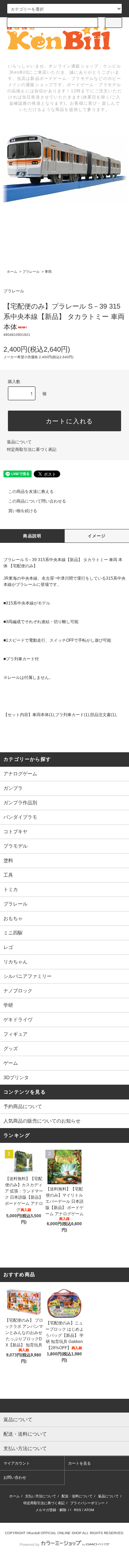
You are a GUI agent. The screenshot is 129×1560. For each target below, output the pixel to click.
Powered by (30, 1544)
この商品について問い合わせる (37, 501)
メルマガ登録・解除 (50, 1510)
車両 (48, 271)
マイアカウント (16, 1463)
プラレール (31, 271)
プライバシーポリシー (87, 1503)
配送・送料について (77, 1496)
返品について (19, 442)
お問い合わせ (14, 1477)
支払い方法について (40, 1496)
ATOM (89, 1510)
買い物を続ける (22, 510)
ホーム (12, 271)
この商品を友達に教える (31, 491)
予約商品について (22, 1106)
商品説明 (32, 536)
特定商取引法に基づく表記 (31, 449)
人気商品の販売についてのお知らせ (41, 1121)
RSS (77, 1510)
